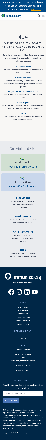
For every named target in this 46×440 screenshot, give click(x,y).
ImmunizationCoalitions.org (23, 184)
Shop (23, 335)
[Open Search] (39, 16)
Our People (23, 310)
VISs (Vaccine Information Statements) (23, 91)
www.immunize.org (23, 66)
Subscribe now (11, 400)
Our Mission (23, 307)
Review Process (23, 317)
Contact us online (23, 349)
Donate (23, 338)
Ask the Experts (23, 102)
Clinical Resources (23, 77)
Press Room (23, 313)
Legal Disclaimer (23, 320)
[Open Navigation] (43, 16)
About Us (36, 9)
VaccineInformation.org (23, 164)
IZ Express (23, 113)
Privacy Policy (23, 324)
